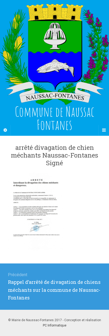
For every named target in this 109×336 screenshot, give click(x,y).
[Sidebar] (5, 130)
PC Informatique (54, 325)
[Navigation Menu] (103, 130)
